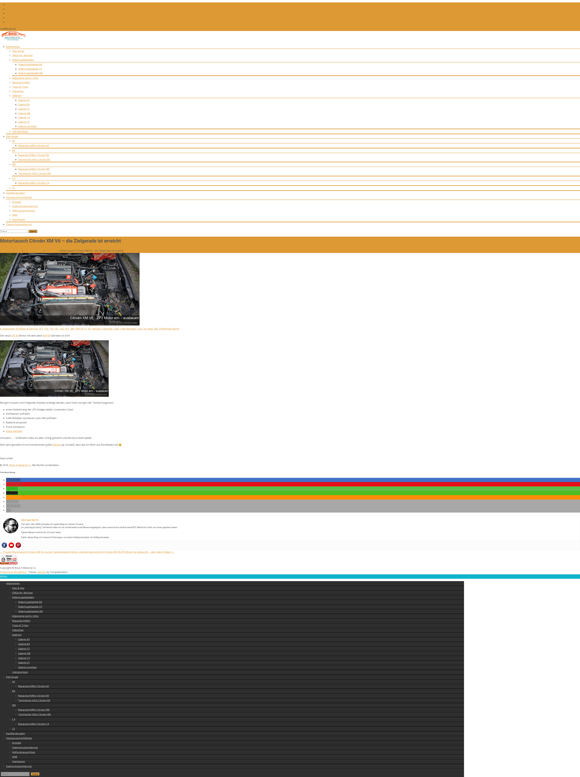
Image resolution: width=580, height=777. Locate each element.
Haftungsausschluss (23, 210)
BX (13, 150)
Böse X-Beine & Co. (20, 465)
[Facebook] (4, 545)
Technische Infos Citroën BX (34, 159)
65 (89, 328)
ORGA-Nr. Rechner (22, 55)
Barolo (57, 444)
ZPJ (161, 328)
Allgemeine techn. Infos (25, 78)
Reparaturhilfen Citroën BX (33, 155)
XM (14, 164)
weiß (150, 328)
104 (35, 328)
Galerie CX (24, 109)
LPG (140, 328)
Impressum (18, 219)
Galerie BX (24, 104)
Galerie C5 (24, 122)
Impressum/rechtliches (19, 197)
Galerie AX (24, 100)
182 (56, 328)
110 (46, 328)
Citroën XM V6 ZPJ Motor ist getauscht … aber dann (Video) (139, 552)
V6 (144, 328)
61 (85, 328)
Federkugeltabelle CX (30, 69)
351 (67, 328)
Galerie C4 (24, 117)
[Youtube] (11, 545)
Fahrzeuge (12, 136)
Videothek (18, 91)
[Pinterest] (18, 545)
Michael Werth (171, 328)
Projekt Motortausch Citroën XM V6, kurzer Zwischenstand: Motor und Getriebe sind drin (52, 552)
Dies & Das (18, 51)
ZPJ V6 (14, 335)
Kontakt (16, 202)
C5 (13, 188)
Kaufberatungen (15, 193)
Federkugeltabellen (23, 60)
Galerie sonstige (27, 126)
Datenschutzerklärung (25, 206)
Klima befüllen (14, 431)
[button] (13, 480)
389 (72, 328)
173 (51, 328)
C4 (13, 178)
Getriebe (107, 328)
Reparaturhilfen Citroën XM (34, 169)
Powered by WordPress (13, 572)
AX (13, 140)
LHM (116, 328)
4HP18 (79, 328)
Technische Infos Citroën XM (34, 173)
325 (62, 328)
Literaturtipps (20, 131)
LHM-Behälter (128, 328)
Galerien (17, 95)
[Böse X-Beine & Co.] (13, 39)
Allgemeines (13, 46)
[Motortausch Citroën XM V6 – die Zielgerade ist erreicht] (70, 324)
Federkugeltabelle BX (30, 64)
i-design (42, 572)
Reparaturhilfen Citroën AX (33, 145)
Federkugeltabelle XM (30, 73)
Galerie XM (24, 113)
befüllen (96, 328)
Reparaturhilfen (21, 82)
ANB (14, 215)
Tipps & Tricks (20, 87)
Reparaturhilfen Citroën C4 (33, 183)
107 (41, 328)
